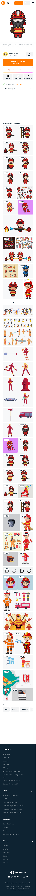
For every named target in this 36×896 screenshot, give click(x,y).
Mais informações (10, 87)
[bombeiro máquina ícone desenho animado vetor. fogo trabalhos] (10, 625)
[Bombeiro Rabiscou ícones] (10, 358)
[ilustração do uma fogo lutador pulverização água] (10, 777)
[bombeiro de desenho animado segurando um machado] (8, 880)
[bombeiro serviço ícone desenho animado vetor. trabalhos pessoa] (10, 548)
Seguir (29, 55)
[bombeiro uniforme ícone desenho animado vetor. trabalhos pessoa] (10, 533)
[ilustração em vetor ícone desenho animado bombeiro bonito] (13, 392)
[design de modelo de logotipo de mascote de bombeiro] (9, 318)
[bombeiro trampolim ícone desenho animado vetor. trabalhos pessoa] (10, 579)
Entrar (27, 3)
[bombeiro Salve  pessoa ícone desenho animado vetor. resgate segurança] (10, 594)
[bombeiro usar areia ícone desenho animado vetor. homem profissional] (10, 518)
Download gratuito (18, 62)
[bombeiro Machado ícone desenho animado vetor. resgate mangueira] (10, 609)
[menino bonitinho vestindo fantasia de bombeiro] (7, 412)
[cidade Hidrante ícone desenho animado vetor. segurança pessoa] (10, 564)
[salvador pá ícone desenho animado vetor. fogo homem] (10, 488)
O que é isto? (18, 84)
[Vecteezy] (3, 3)
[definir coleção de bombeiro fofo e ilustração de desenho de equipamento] (11, 252)
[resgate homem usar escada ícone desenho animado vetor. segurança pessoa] (10, 503)
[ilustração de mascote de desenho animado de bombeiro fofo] (10, 267)
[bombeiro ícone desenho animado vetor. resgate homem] (10, 640)
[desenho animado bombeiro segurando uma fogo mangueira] (9, 841)
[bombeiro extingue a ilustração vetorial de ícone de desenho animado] (17, 344)
